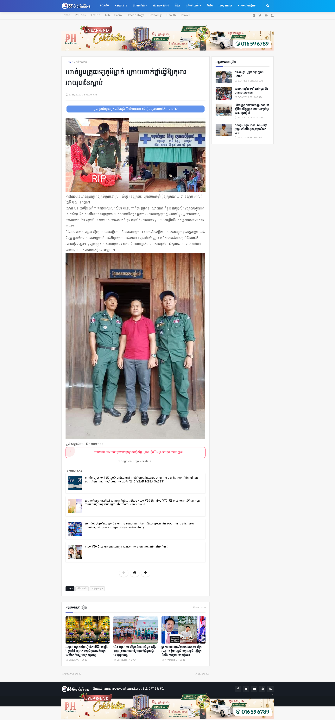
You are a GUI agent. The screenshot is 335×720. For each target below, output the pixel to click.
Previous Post (72, 674)
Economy (155, 15)
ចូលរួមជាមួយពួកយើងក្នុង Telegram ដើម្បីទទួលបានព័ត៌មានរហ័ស (135, 109)
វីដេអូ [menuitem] (210, 6)
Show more (199, 607)
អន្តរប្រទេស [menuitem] (121, 6)
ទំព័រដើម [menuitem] (104, 6)
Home (65, 15)
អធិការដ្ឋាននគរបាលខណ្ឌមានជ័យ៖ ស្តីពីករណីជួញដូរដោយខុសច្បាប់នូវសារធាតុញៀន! (252, 109)
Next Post (201, 674)
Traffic (95, 15)
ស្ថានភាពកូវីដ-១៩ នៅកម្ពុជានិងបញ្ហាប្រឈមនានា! (251, 91)
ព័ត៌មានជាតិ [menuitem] (139, 6)
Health (171, 15)
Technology (136, 15)
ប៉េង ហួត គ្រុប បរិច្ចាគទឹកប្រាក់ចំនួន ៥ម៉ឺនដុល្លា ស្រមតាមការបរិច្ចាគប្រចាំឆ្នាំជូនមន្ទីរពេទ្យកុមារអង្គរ (134, 651)
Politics (80, 15)
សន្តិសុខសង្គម (97, 588)
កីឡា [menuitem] (177, 6)
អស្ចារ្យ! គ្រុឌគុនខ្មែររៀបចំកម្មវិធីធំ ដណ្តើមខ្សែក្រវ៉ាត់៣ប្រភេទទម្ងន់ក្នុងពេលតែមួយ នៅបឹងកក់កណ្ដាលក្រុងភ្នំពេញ (87, 651)
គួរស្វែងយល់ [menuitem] (192, 6)
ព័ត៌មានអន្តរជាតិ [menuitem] (161, 6)
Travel (185, 15)
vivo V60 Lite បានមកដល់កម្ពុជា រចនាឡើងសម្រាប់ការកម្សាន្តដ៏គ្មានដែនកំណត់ (126, 547)
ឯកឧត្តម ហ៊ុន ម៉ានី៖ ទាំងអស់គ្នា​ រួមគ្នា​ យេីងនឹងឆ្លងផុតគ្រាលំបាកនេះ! (251, 129)
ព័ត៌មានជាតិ (81, 62)
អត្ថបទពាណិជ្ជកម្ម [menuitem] (247, 6)
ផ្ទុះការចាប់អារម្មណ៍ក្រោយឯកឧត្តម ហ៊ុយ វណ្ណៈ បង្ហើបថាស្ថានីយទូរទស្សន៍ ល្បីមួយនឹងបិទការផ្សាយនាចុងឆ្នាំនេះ (181, 651)
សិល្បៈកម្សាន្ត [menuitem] (225, 6)
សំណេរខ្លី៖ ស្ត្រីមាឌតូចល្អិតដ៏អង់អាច (249, 74)
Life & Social (114, 15)
